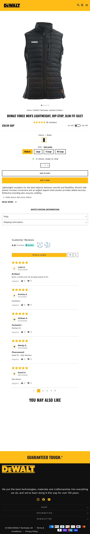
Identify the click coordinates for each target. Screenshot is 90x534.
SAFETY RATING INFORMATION (45, 209)
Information (44, 513)
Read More (8, 202)
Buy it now (45, 180)
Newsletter (44, 519)
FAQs (6, 216)
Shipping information (13, 222)
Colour (45, 135)
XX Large (60, 151)
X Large (49, 151)
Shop (44, 507)
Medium (27, 151)
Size (45, 147)
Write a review (39, 255)
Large (38, 151)
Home (29, 110)
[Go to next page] (56, 390)
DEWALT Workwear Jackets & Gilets (47, 110)
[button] (39, 122)
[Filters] (70, 255)
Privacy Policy (31, 531)
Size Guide (48, 147)
